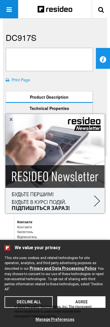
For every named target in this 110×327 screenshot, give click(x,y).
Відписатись (27, 236)
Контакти (24, 226)
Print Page (19, 80)
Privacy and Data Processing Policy (63, 268)
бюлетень (25, 231)
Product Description (49, 97)
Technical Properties (49, 108)
